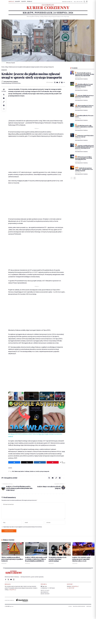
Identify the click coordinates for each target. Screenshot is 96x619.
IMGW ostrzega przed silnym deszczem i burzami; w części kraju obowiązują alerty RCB (83, 158)
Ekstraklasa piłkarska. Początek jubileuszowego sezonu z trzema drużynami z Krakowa (84, 86)
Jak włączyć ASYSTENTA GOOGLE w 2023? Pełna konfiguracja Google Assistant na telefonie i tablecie (36, 403)
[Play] (47, 396)
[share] (62, 402)
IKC (13, 471)
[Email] (57, 82)
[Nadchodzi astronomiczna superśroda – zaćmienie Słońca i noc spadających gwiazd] (72, 168)
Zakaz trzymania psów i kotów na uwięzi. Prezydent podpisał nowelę (84, 106)
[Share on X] (55, 82)
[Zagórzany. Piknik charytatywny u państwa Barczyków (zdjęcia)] (72, 95)
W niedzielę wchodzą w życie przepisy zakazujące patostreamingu (57, 559)
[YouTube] (11, 579)
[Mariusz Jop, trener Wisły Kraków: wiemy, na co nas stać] (72, 135)
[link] (10, 403)
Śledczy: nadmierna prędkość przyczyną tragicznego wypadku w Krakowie (12, 559)
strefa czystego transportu (42, 471)
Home (3, 67)
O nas (70, 606)
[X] (8, 579)
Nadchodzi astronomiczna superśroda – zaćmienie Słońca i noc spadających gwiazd (84, 169)
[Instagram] (14, 579)
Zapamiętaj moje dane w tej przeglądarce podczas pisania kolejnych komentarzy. (22, 526)
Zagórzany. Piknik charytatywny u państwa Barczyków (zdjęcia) (84, 96)
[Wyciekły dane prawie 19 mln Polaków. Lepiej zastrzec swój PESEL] (72, 125)
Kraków (17, 1)
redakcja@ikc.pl (67, 1)
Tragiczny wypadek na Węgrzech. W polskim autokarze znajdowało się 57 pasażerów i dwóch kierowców (84, 147)
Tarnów (23, 1)
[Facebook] (5, 579)
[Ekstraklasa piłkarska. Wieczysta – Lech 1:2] (72, 115)
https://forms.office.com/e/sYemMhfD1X (19, 134)
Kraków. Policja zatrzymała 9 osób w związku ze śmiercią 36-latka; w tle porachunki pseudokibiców (36, 559)
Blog (7, 67)
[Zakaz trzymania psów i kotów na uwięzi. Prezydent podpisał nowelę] (72, 105)
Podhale (29, 1)
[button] (84, 1)
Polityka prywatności (79, 606)
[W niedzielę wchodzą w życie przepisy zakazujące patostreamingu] (60, 549)
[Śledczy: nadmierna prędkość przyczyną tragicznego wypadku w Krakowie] (13, 549)
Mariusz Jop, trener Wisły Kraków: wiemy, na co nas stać (84, 136)
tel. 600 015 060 (78, 1)
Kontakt (89, 606)
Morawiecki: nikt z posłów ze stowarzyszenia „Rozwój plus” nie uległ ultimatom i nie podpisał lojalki (84, 74)
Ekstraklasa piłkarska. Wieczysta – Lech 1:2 (84, 116)
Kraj (51, 554)
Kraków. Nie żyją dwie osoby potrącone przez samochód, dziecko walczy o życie (81, 559)
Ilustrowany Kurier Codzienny (11, 81)
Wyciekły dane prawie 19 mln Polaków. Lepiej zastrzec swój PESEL (84, 126)
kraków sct (32, 471)
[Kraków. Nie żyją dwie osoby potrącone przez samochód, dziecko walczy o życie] (83, 549)
